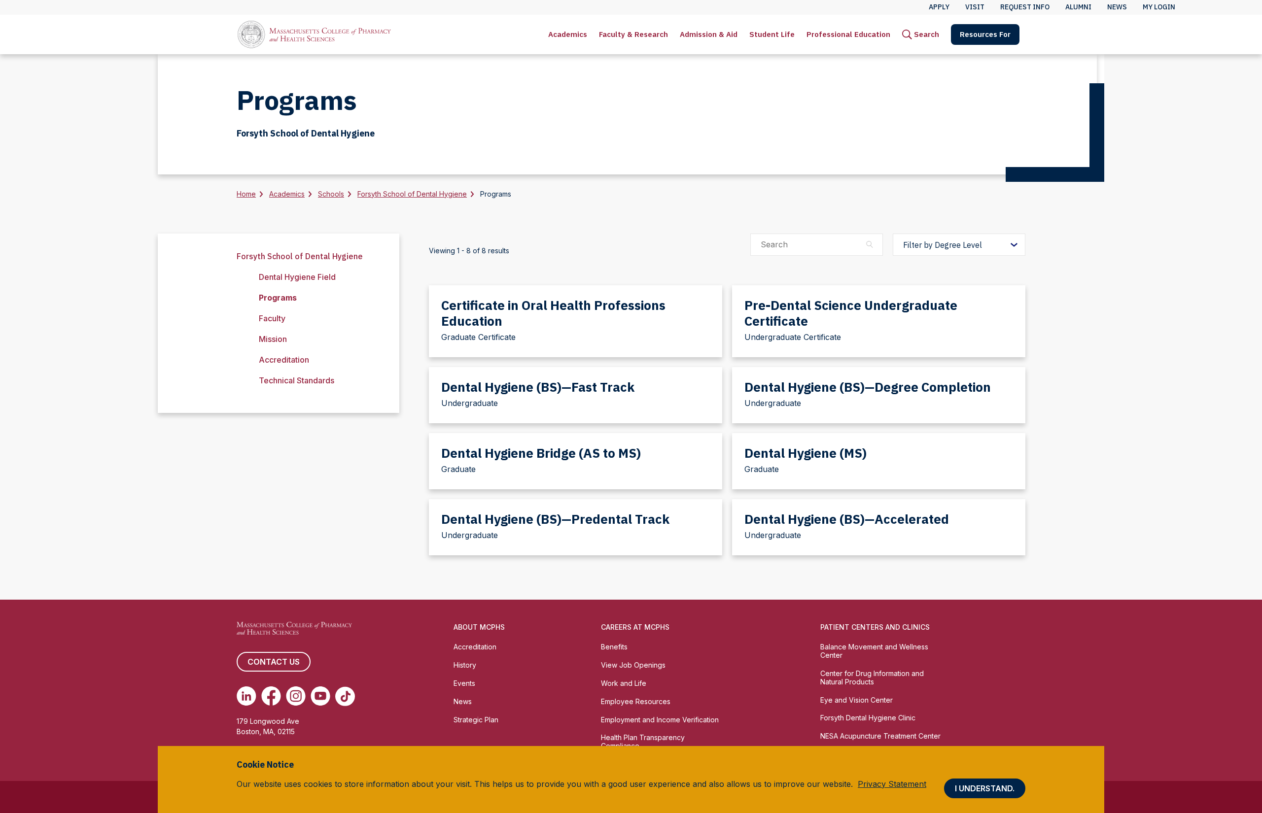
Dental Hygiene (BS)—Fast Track (537, 386)
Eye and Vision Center (856, 700)
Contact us (273, 662)
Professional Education (848, 34)
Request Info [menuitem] (1025, 6)
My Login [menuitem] (1159, 6)
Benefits (614, 647)
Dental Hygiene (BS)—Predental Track (555, 518)
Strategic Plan (476, 719)
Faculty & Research (633, 34)
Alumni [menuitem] (1078, 6)
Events (464, 683)
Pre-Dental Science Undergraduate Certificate (850, 313)
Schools (331, 194)
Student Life (772, 34)
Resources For (985, 34)
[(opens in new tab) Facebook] (271, 696)
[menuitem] (567, 34)
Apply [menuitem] (939, 6)
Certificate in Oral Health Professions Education (553, 313)
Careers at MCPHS (635, 627)
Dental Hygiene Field (297, 277)
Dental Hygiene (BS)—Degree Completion (867, 386)
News (463, 701)
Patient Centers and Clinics (875, 627)
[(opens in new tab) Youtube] (320, 696)
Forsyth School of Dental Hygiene (412, 194)
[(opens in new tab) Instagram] (296, 696)
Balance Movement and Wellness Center (874, 651)
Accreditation (284, 360)
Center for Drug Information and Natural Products (872, 677)
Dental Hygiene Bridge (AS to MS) (541, 452)
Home (246, 194)
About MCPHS (479, 627)
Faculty (272, 318)
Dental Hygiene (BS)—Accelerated (846, 518)
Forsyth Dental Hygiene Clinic (867, 717)
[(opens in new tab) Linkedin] (246, 696)
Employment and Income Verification (660, 719)
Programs (278, 298)
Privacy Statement (892, 784)
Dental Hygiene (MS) (805, 452)
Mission (273, 339)
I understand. (985, 788)
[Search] (869, 244)
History (465, 665)
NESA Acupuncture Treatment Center (880, 736)
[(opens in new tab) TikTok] (345, 696)
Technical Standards (296, 380)
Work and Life (623, 683)
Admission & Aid (708, 34)
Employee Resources (635, 701)
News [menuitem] (1117, 6)
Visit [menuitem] (974, 6)
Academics (567, 34)
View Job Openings (633, 665)
